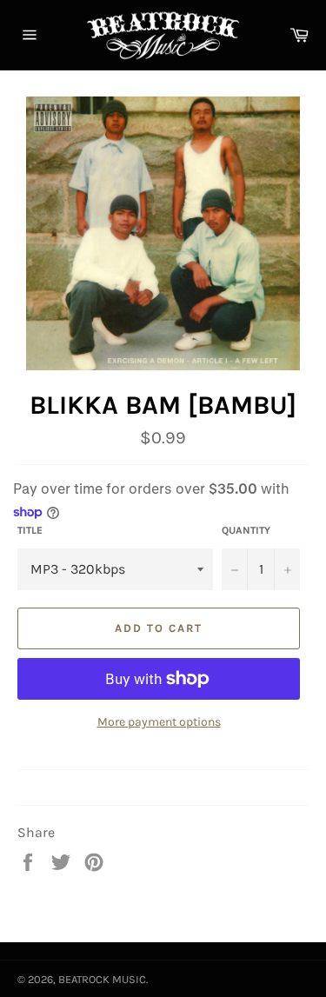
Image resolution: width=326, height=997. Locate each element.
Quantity (246, 530)
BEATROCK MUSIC (102, 979)
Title (30, 530)
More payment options (159, 722)
